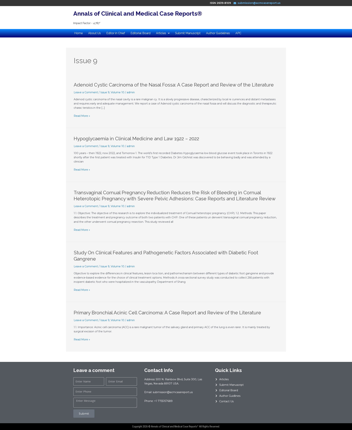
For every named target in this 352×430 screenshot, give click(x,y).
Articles (161, 33)
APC (238, 33)
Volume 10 (117, 92)
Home (78, 33)
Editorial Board (141, 33)
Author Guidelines (218, 33)
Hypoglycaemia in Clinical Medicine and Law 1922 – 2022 (136, 138)
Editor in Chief (115, 33)
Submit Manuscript (188, 33)
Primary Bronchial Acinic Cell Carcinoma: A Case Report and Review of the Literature (167, 312)
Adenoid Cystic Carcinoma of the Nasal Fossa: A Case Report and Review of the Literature (174, 85)
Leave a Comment (86, 92)
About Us (94, 33)
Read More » (82, 116)
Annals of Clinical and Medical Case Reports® (137, 13)
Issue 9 (104, 92)
